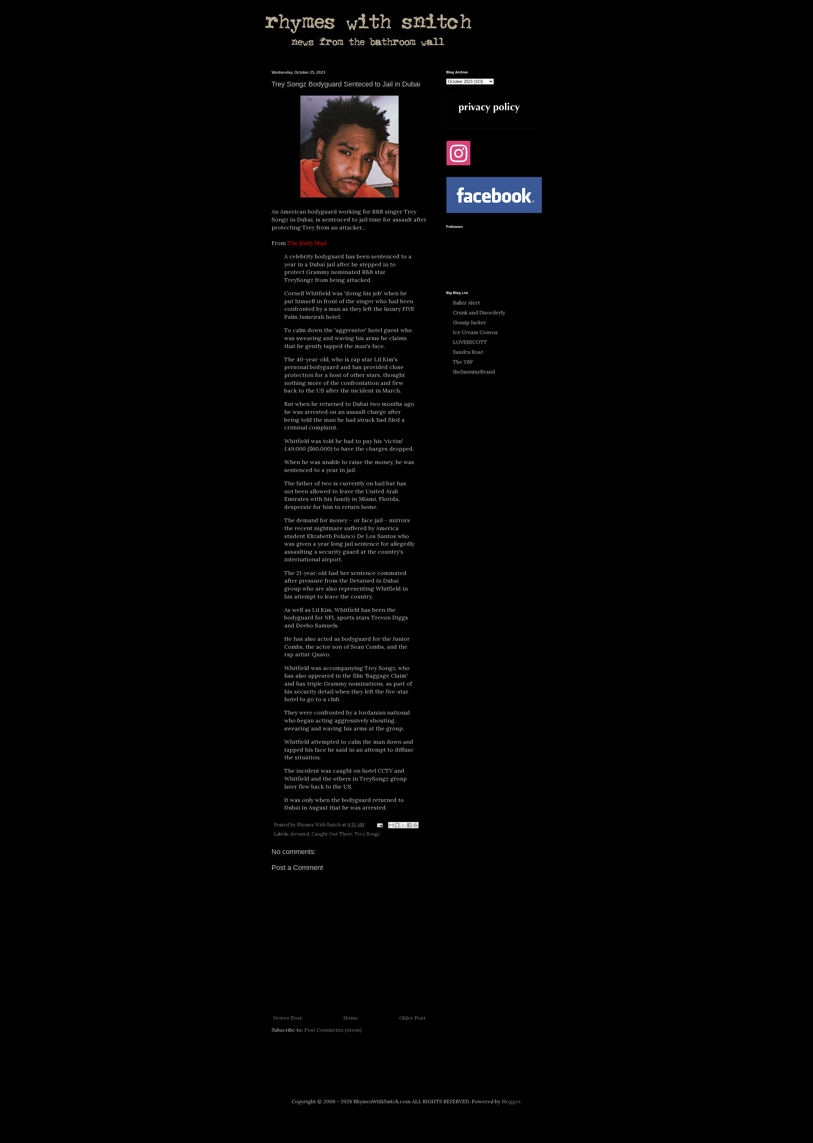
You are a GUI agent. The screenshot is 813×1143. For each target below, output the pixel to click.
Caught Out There (332, 834)
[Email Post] (379, 825)
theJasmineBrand (474, 371)
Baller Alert (466, 302)
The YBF (463, 362)
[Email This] (391, 825)
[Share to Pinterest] (415, 825)
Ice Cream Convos (475, 332)
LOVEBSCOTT (470, 342)
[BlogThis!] (397, 825)
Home (350, 1018)
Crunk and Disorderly (479, 312)
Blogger (511, 1101)
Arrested (299, 834)
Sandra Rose (468, 352)
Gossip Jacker (469, 322)
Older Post (412, 1018)
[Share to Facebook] (409, 825)
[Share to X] (403, 825)
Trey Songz (367, 834)
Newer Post (287, 1018)
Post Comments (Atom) (332, 1030)
